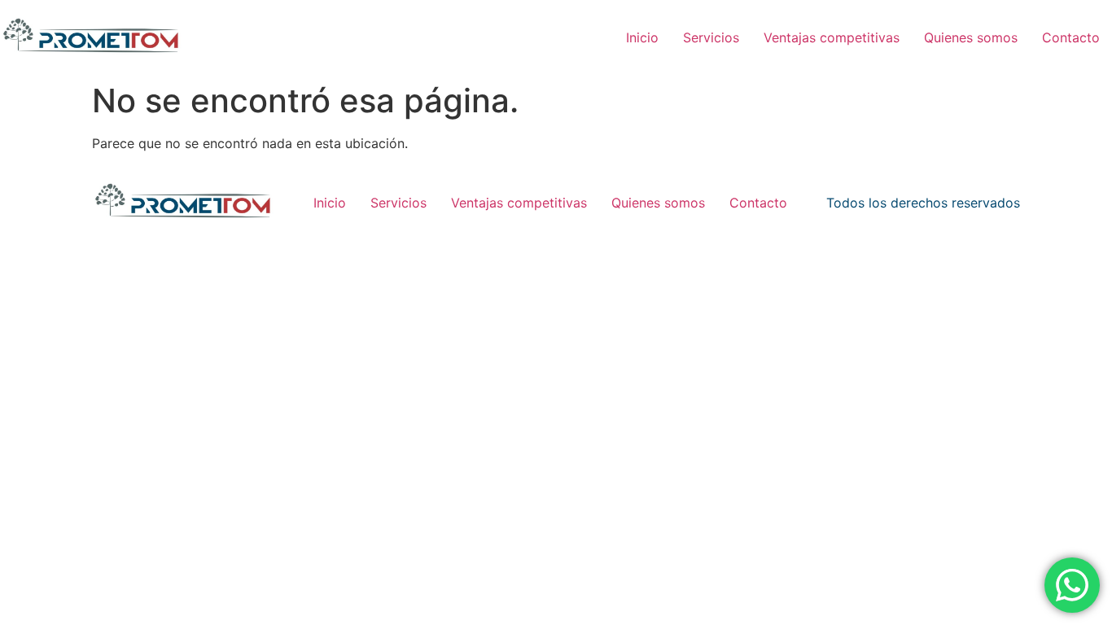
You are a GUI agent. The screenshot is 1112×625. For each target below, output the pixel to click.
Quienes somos (971, 37)
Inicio (642, 37)
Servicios (711, 37)
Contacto (1071, 37)
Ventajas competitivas (832, 37)
